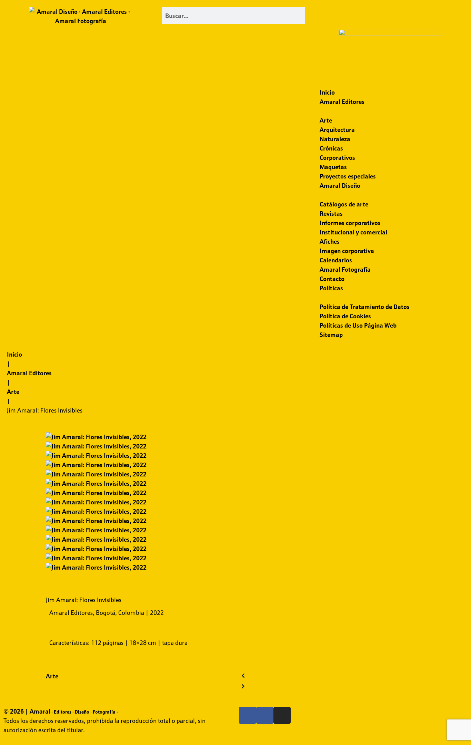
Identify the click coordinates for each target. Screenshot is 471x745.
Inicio (14, 354)
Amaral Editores (29, 373)
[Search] (307, 15)
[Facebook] (247, 715)
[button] (390, 11)
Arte (13, 392)
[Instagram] (282, 715)
